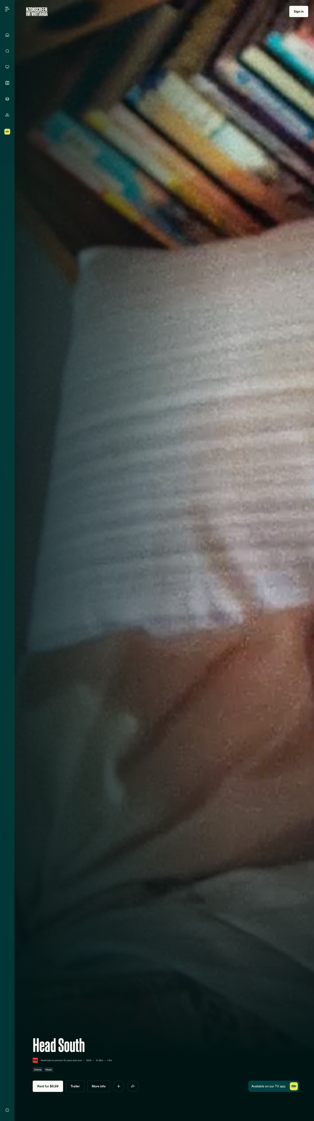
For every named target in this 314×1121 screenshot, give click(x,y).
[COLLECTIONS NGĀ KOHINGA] (7, 99)
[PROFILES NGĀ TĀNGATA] (7, 115)
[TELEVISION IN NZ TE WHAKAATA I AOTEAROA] (7, 67)
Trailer (75, 1086)
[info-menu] (7, 1110)
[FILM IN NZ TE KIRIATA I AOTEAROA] (7, 83)
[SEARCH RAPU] (7, 51)
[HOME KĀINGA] (7, 35)
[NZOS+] (7, 131)
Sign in (299, 11)
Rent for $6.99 (48, 1086)
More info (99, 1086)
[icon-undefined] (118, 1086)
